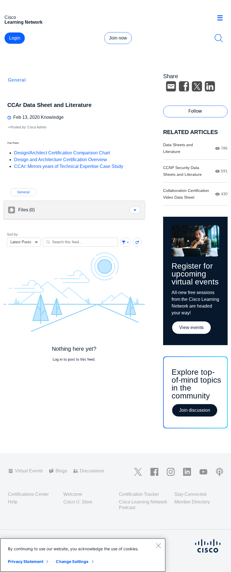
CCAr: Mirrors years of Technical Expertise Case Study (68, 166)
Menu (222, 18)
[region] (83, 555)
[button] (135, 210)
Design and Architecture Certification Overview (60, 159)
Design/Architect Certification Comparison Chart (62, 152)
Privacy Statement (25, 561)
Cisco (24, 20)
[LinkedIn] (210, 86)
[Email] (171, 86)
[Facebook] (184, 86)
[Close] (158, 545)
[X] (197, 86)
